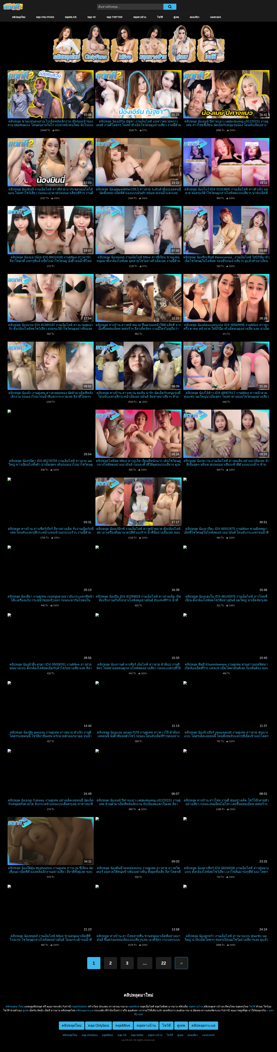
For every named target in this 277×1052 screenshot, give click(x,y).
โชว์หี (160, 17)
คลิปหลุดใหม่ (18, 17)
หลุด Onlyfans (45, 17)
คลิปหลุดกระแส (84, 1010)
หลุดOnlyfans (79, 1006)
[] (169, 7)
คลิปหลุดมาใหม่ (15, 1006)
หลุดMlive (71, 17)
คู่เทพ (176, 17)
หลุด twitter (114, 17)
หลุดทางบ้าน (139, 17)
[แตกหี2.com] (13, 6)
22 (163, 963)
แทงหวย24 (215, 17)
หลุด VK (91, 17)
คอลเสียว (194, 17)
